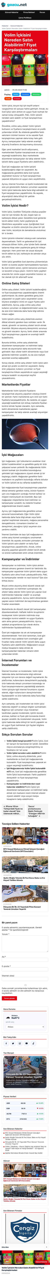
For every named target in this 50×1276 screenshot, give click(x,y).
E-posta (6, 966)
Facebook (25, 94)
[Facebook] (6, 1043)
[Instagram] (20, 1043)
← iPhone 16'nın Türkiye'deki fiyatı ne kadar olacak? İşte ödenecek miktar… (13, 810)
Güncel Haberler (11, 12)
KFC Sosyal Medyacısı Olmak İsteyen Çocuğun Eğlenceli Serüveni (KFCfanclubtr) (22, 1134)
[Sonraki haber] (43, 1060)
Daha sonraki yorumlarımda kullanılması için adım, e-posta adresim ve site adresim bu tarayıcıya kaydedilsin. (25, 990)
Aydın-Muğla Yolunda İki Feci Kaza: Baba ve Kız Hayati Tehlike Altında (25, 1138)
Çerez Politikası (25, 18)
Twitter (15, 94)
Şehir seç (10, 1022)
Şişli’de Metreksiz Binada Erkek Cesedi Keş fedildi (23, 1153)
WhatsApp (36, 94)
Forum (42, 12)
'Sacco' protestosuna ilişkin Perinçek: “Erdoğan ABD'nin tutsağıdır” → (36, 811)
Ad (4, 957)
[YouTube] (26, 1043)
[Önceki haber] (37, 1060)
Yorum (5, 934)
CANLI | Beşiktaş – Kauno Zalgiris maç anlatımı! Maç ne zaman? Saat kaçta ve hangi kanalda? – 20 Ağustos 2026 (25, 1148)
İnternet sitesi (8, 975)
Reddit (8, 99)
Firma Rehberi (29, 12)
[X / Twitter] (13, 1043)
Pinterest (17, 99)
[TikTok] (33, 1043)
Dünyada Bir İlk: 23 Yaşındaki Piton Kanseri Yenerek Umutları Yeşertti (24, 1143)
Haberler (5, 26)
